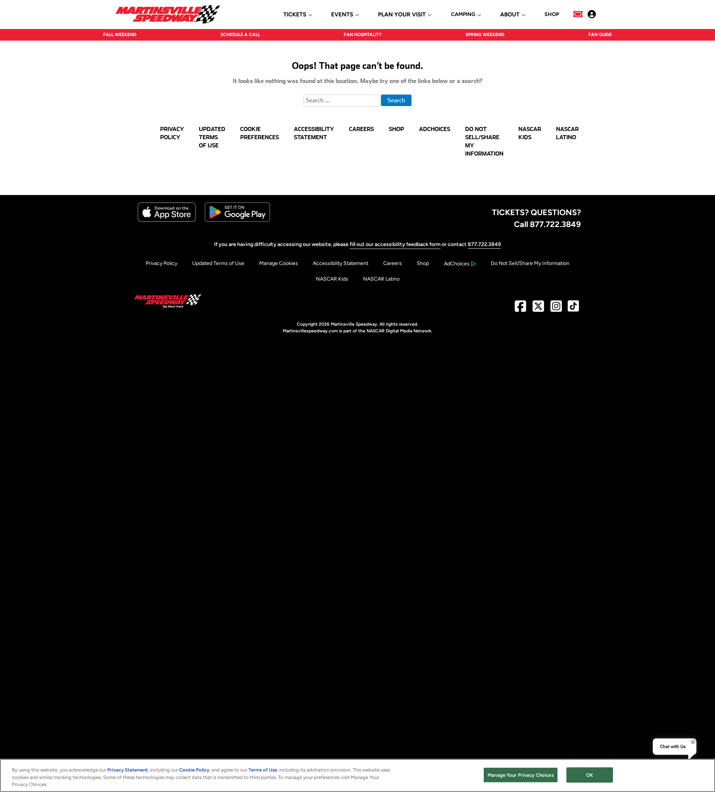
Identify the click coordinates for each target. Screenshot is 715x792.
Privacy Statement (127, 770)
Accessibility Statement (340, 263)
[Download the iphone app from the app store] (166, 220)
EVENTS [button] (342, 15)
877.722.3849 (484, 244)
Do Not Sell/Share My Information (530, 263)
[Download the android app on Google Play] (237, 220)
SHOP (551, 14)
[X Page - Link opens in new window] (538, 309)
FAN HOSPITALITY (363, 34)
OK (589, 774)
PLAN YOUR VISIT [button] (402, 15)
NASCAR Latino (381, 279)
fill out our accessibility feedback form (395, 244)
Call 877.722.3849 (547, 224)
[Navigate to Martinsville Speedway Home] (167, 14)
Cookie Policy (194, 770)
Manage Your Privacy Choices (520, 774)
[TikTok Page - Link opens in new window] (573, 309)
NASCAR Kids (332, 279)
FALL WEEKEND (119, 34)
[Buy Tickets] (578, 14)
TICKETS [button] (294, 15)
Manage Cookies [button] (278, 263)
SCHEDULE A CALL (240, 34)
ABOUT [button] (509, 15)
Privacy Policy (161, 263)
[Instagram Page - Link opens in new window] (556, 309)
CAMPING (463, 14)
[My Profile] (592, 14)
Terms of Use (262, 770)
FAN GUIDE (600, 34)
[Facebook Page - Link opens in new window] (520, 309)
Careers (392, 263)
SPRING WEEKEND (484, 34)
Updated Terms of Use (218, 263)
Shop (423, 263)
